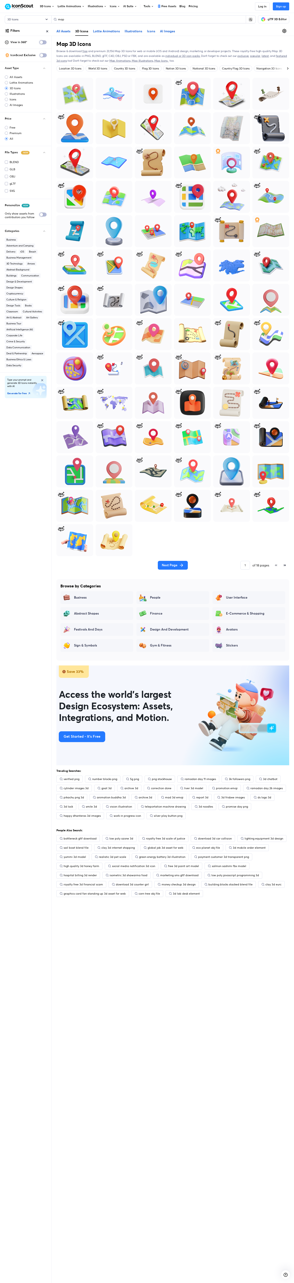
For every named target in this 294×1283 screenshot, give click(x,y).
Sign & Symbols (85, 645)
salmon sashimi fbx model (229, 866)
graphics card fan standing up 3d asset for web (95, 893)
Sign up (281, 6)
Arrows (31, 263)
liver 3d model (193, 788)
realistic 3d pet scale (112, 857)
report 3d (202, 797)
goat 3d (106, 788)
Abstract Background (17, 269)
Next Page (169, 565)
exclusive (243, 56)
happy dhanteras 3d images (82, 816)
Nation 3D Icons (176, 68)
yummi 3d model (75, 857)
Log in (262, 6)
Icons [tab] (151, 31)
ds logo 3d (264, 797)
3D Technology (14, 263)
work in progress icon (127, 816)
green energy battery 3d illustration (162, 857)
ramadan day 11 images (200, 779)
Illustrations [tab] (133, 31)
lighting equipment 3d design (264, 838)
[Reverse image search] (250, 19)
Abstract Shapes (86, 613)
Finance (156, 613)
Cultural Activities (32, 311)
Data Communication (18, 347)
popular (255, 56)
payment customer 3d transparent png (223, 857)
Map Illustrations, (143, 60)
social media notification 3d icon (133, 866)
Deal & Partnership (16, 353)
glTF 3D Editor (277, 19)
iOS (22, 251)
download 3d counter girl (132, 884)
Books (28, 305)
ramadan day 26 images (266, 788)
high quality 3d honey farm (81, 866)
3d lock (68, 806)
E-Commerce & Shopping (245, 613)
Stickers (232, 645)
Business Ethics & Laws (18, 359)
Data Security (13, 365)
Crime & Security (15, 341)
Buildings (11, 275)
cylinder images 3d (76, 788)
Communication (30, 275)
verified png (71, 779)
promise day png (237, 806)
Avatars (232, 629)
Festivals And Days (88, 629)
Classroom (12, 311)
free (84, 51)
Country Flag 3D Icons (236, 68)
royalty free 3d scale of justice (165, 838)
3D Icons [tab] (81, 31)
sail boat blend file (76, 847)
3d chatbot (270, 779)
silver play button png (168, 816)
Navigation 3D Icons (269, 68)
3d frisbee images (233, 797)
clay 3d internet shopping (118, 847)
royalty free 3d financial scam (83, 884)
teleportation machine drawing (165, 806)
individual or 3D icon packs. (182, 56)
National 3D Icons (204, 68)
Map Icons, (161, 60)
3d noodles (206, 806)
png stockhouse (162, 779)
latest (265, 56)
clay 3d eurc (273, 884)
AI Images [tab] (167, 31)
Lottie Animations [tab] (106, 31)
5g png (134, 779)
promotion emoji (227, 788)
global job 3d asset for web (165, 847)
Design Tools (13, 305)
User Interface (236, 597)
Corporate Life (14, 335)
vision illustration (121, 806)
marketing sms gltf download (179, 875)
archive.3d (145, 797)
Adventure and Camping (19, 245)
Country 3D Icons (124, 68)
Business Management (18, 257)
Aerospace (37, 353)
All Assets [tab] (63, 31)
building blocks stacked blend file (230, 884)
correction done (161, 788)
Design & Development (19, 281)
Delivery (10, 251)
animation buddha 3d (111, 797)
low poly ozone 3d (121, 838)
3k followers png (239, 779)
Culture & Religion (16, 299)
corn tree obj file (149, 893)
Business (11, 239)
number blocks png (104, 779)
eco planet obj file (208, 847)
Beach (32, 251)
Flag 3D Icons (150, 68)
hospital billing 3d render (80, 875)
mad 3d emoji (174, 797)
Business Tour (13, 323)
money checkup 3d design (179, 884)
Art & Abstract (13, 317)
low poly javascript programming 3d (235, 875)
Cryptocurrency (14, 293)
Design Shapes (14, 287)
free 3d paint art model (183, 866)
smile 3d (91, 806)
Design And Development (169, 629)
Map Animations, (120, 60)
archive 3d (131, 788)
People (155, 597)
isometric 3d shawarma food (128, 875)
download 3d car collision (215, 838)
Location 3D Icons (70, 68)
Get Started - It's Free (82, 737)
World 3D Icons (97, 68)
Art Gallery (32, 317)
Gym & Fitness (160, 645)
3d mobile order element (249, 847)
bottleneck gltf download (80, 838)
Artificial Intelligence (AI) (19, 329)
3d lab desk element (186, 893)
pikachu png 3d (74, 797)
